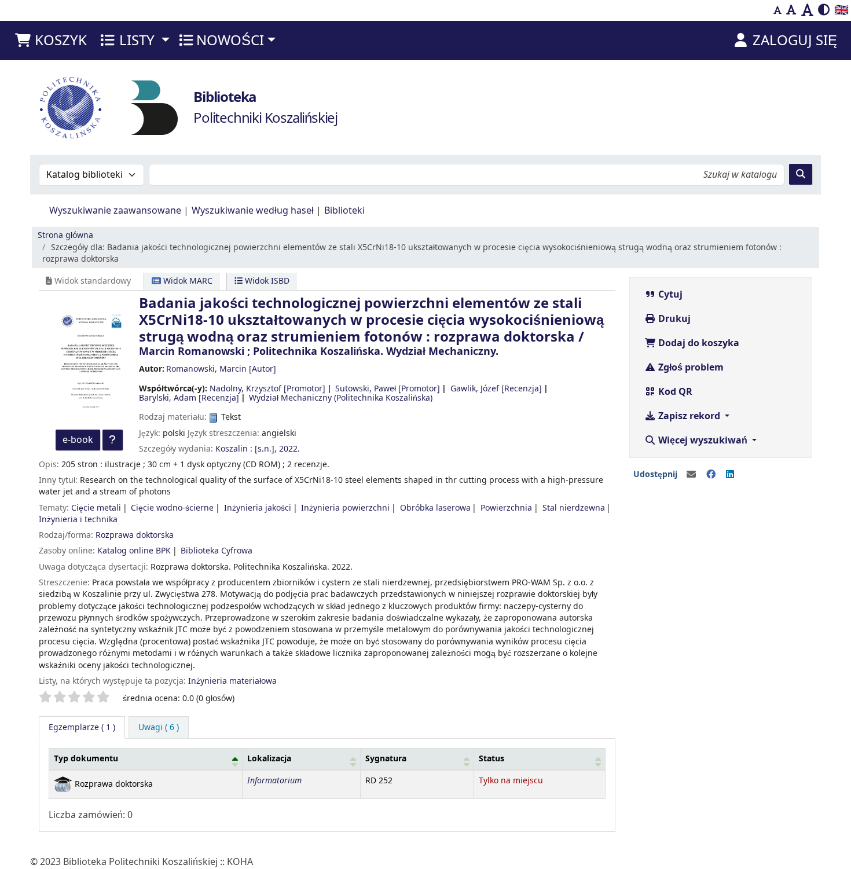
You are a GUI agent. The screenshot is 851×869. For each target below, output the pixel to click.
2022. (289, 449)
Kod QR (674, 392)
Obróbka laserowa (435, 508)
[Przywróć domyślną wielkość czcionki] (791, 10)
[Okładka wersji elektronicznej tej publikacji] (89, 362)
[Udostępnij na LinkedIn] (730, 475)
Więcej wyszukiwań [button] (703, 441)
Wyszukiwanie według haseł (253, 211)
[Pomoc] (112, 440)
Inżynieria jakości (257, 508)
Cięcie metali (96, 508)
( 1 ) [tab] (82, 727)
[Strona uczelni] (70, 107)
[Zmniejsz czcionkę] (777, 10)
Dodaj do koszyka (697, 343)
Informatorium (274, 780)
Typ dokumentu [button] (86, 759)
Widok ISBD (266, 281)
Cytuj (669, 295)
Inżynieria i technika (78, 520)
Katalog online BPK (134, 551)
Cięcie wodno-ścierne (172, 508)
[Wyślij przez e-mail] (691, 475)
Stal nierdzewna (573, 508)
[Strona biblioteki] (154, 107)
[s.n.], (266, 449)
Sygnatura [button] (385, 759)
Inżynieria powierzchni (345, 508)
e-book (78, 440)
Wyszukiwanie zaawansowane (115, 211)
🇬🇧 (841, 10)
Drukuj (673, 319)
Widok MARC (186, 281)
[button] (50, 40)
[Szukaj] (800, 174)
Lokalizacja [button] (269, 759)
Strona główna (65, 235)
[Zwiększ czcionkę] (807, 10)
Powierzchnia (506, 508)
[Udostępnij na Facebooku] (711, 475)
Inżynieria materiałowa (232, 681)
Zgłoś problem (690, 368)
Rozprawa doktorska (135, 535)
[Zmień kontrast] (824, 10)
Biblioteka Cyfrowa (216, 551)
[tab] (159, 727)
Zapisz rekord (689, 416)
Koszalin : (233, 449)
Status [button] (491, 759)
